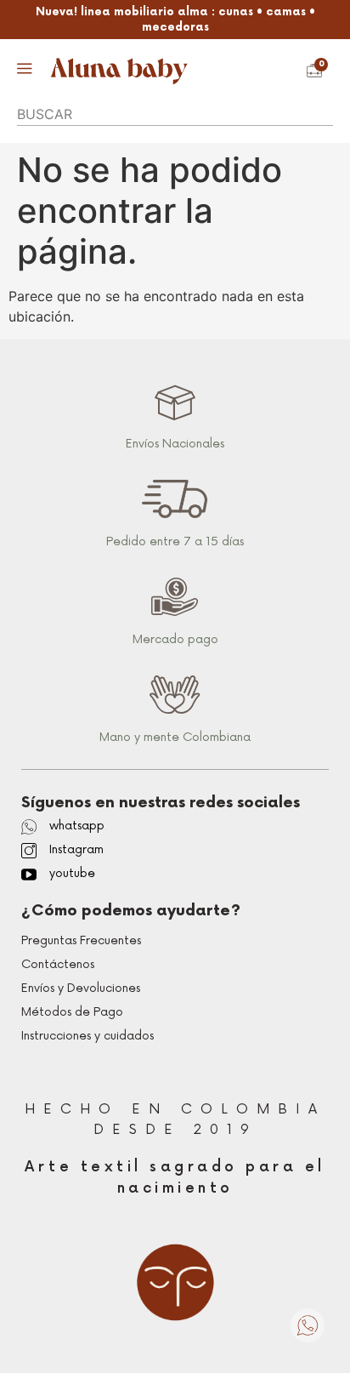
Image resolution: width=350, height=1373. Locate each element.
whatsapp (76, 825)
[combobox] (175, 114)
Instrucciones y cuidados (87, 1035)
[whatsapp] (29, 827)
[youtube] (29, 874)
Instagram (76, 849)
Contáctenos (57, 964)
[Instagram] (29, 850)
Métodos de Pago (72, 1012)
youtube (72, 873)
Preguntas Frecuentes (81, 940)
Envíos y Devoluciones (80, 988)
